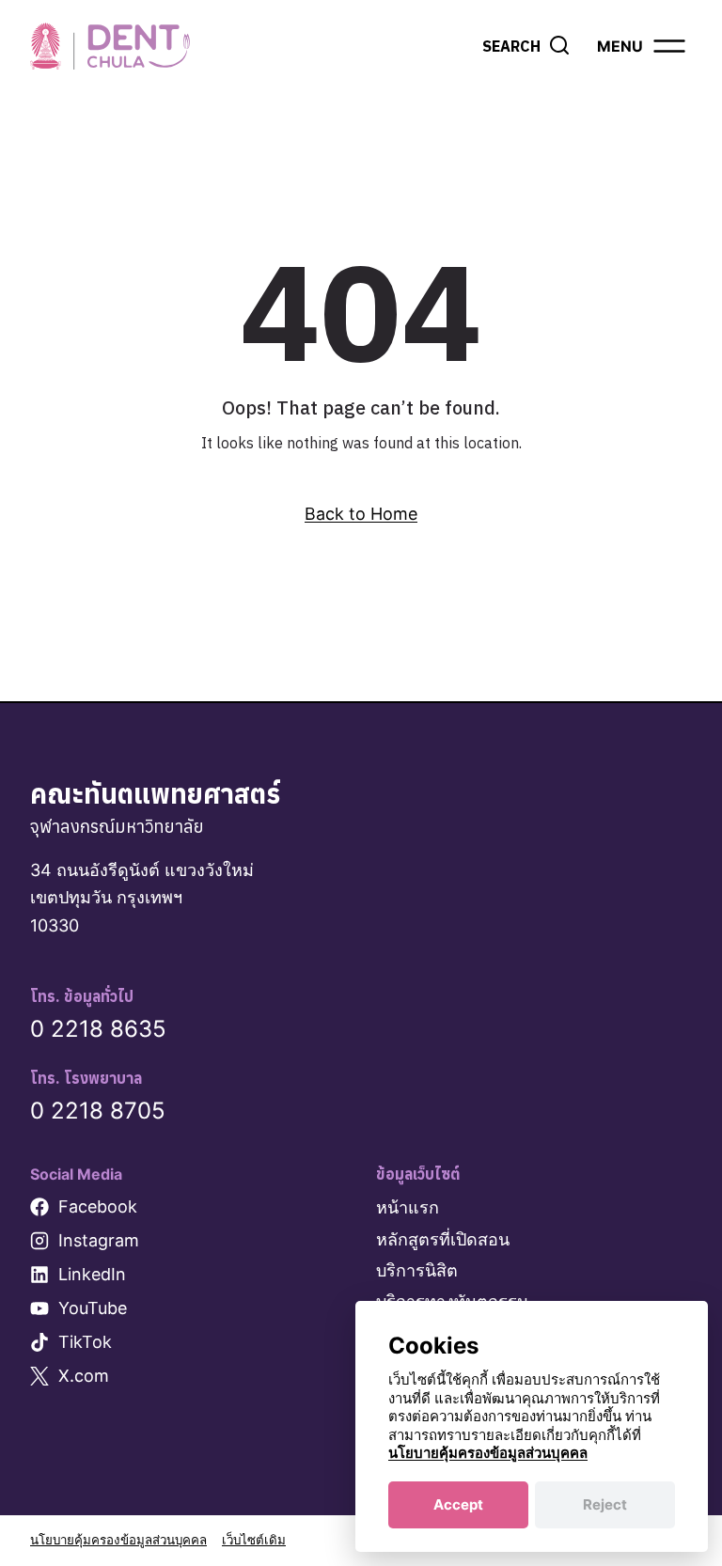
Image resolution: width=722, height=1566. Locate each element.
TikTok (85, 1342)
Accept (458, 1504)
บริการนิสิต (417, 1270)
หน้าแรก (407, 1207)
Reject (605, 1504)
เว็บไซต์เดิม (254, 1539)
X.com (83, 1376)
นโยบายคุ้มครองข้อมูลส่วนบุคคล (118, 1539)
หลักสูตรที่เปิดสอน (443, 1239)
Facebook (97, 1206)
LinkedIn (92, 1274)
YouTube (92, 1308)
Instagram (98, 1240)
